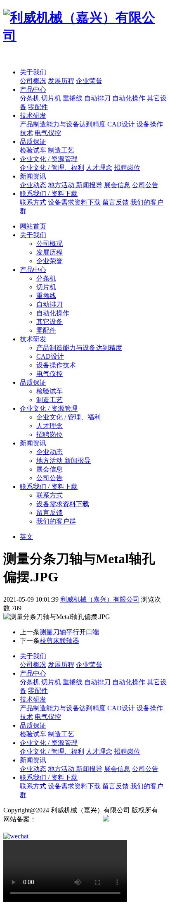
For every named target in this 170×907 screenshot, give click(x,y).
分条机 (30, 98)
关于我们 (33, 72)
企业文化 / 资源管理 (49, 158)
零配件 (38, 106)
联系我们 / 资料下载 (49, 193)
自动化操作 (128, 98)
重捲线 (73, 98)
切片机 (51, 98)
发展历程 (61, 80)
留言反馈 (115, 202)
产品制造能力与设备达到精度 (63, 124)
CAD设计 (121, 124)
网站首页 (33, 226)
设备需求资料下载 (74, 202)
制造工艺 (61, 150)
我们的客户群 (56, 521)
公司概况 (33, 80)
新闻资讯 (33, 176)
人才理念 (99, 167)
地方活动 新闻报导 (75, 184)
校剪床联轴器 (59, 640)
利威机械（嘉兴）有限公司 (99, 599)
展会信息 (117, 184)
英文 (26, 536)
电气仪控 (48, 132)
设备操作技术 (56, 365)
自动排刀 (97, 98)
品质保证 (33, 141)
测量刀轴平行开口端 (69, 632)
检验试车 (33, 150)
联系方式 (33, 202)
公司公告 (145, 184)
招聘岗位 (127, 167)
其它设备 (49, 321)
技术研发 (33, 115)
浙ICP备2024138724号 (67, 819)
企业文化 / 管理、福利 (52, 167)
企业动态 (33, 184)
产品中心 (33, 89)
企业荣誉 (89, 80)
